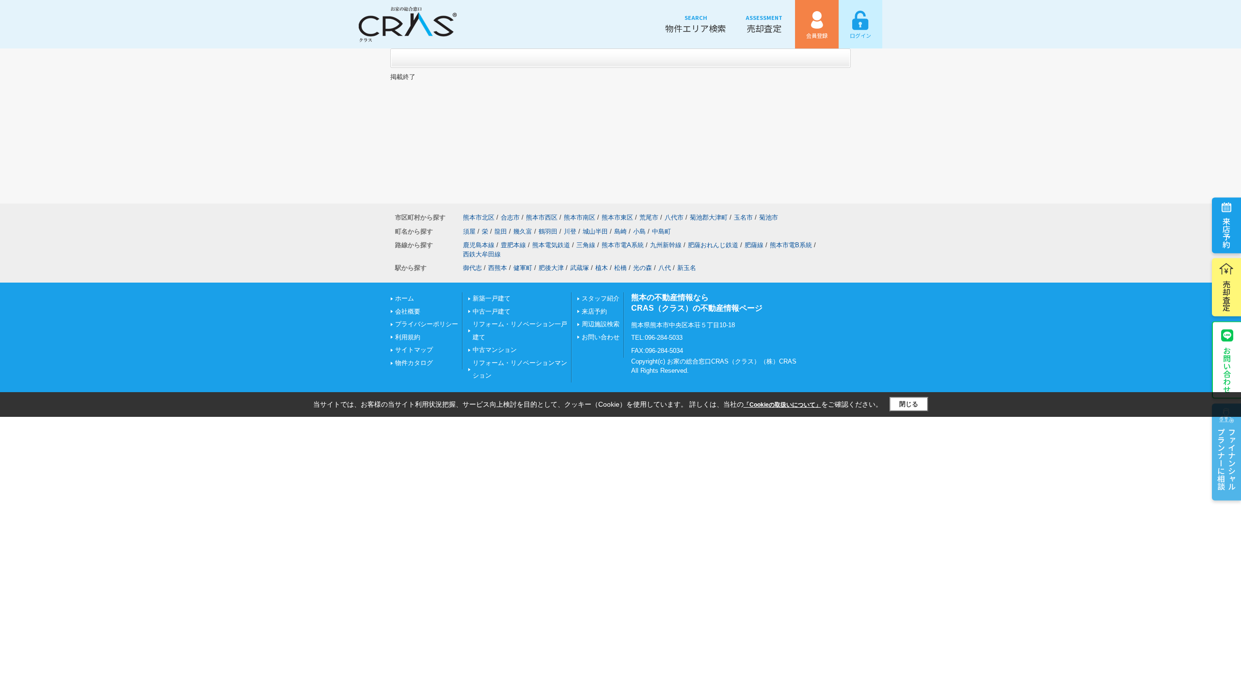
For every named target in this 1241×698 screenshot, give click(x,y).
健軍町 (522, 267)
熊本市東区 (617, 217)
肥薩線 (754, 245)
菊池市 (768, 217)
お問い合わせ (1227, 370)
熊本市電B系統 (791, 245)
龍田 (500, 231)
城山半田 (595, 231)
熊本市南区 (579, 217)
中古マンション (495, 349)
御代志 (472, 267)
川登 (570, 231)
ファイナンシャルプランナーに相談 (1226, 459)
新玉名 (686, 267)
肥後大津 (551, 267)
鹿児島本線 (478, 245)
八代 (664, 267)
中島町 (661, 231)
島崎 (620, 231)
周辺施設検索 (601, 324)
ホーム (404, 298)
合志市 (510, 217)
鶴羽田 (548, 231)
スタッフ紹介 (601, 298)
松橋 (620, 267)
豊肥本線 (513, 245)
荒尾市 (648, 217)
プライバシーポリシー (426, 324)
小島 (639, 231)
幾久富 (522, 231)
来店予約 (1226, 232)
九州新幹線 (666, 245)
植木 (601, 267)
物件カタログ (414, 362)
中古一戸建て (491, 311)
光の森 (642, 267)
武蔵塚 (579, 267)
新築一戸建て (491, 298)
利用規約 (407, 337)
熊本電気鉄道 (551, 245)
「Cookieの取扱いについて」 (782, 404)
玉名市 (743, 217)
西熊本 (497, 267)
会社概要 (407, 311)
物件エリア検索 (695, 24)
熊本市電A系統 (623, 245)
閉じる (908, 404)
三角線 (585, 245)
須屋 (469, 231)
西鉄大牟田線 (482, 254)
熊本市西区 (541, 217)
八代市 (674, 217)
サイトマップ (414, 349)
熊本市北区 (478, 217)
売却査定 (764, 24)
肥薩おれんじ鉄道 (713, 245)
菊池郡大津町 (709, 217)
